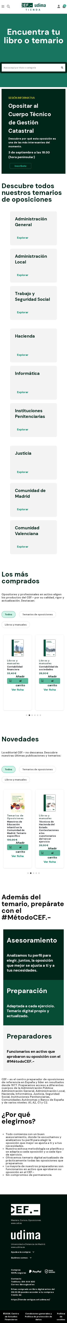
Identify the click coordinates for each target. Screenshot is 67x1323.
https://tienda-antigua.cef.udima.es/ (30, 1299)
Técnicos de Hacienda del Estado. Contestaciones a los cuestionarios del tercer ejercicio (49, 831)
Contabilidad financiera (15, 668)
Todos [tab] (8, 614)
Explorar (22, 238)
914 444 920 (28, 1281)
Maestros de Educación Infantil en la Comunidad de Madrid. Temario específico (16, 828)
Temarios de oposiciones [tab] (37, 614)
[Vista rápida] (25, 648)
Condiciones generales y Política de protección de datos (38, 1316)
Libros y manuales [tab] (16, 624)
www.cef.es (16, 1223)
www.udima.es (18, 1247)
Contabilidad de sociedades (48, 668)
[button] (26, 715)
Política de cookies (61, 1316)
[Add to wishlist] (25, 643)
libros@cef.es (27, 1284)
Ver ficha (18, 689)
